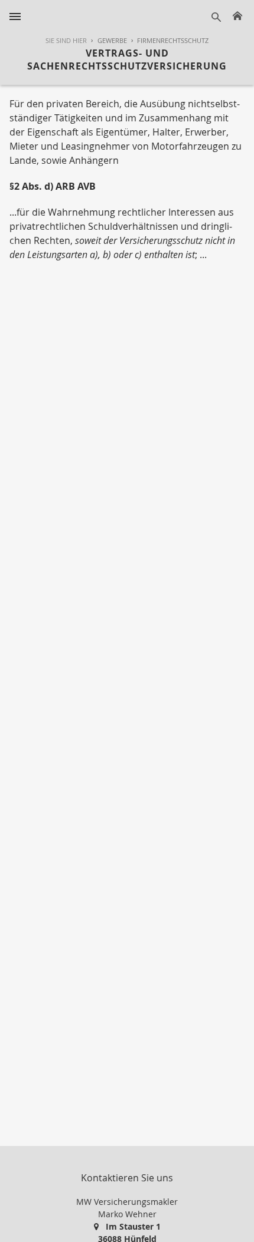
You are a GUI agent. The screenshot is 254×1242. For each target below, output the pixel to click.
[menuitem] (106, 41)
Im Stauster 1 (133, 1226)
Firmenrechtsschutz (173, 40)
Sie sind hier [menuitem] (66, 40)
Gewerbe (112, 40)
